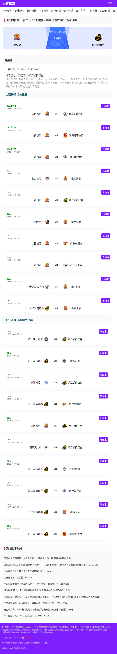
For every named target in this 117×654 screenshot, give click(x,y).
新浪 (20, 648)
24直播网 (8, 3)
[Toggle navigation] (110, 4)
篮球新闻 (7, 10)
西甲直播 (44, 10)
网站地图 (28, 637)
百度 (12, 648)
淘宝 (24, 648)
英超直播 (31, 10)
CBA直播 (105, 10)
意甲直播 (56, 10)
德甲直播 (68, 10)
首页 (25, 20)
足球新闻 (19, 10)
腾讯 (16, 648)
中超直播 (92, 10)
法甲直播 (80, 10)
